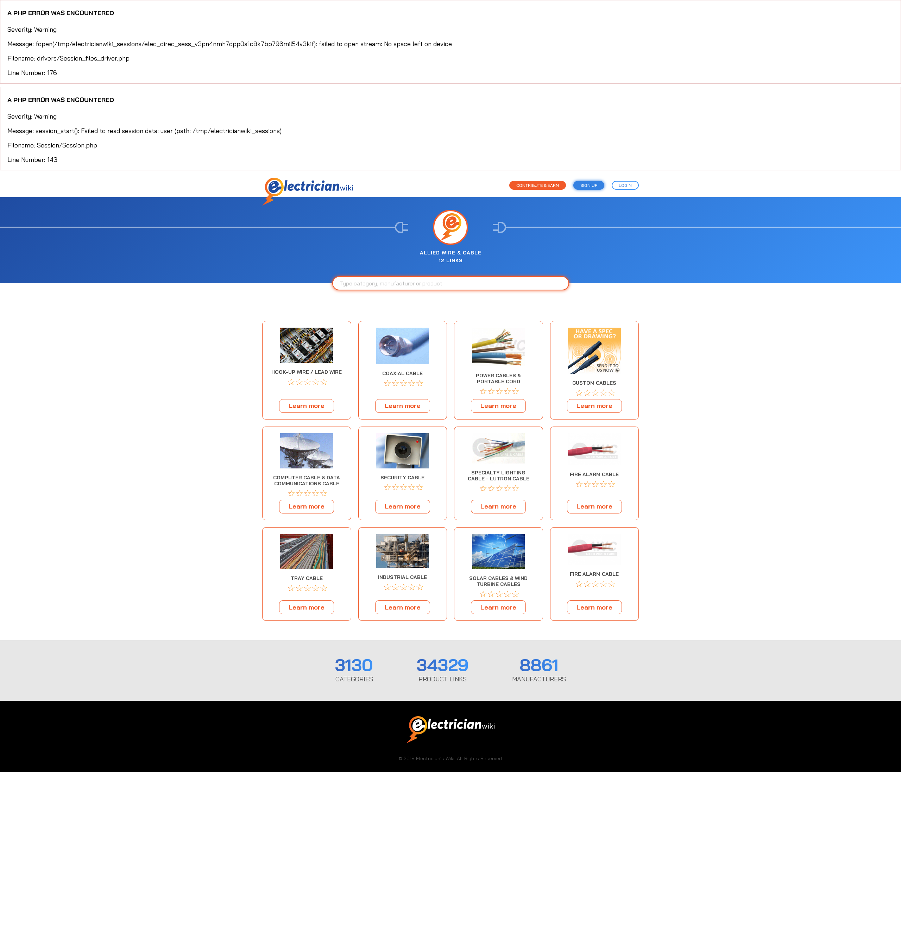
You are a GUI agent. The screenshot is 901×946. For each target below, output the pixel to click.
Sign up (588, 185)
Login (625, 185)
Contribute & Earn (537, 185)
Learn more (307, 406)
